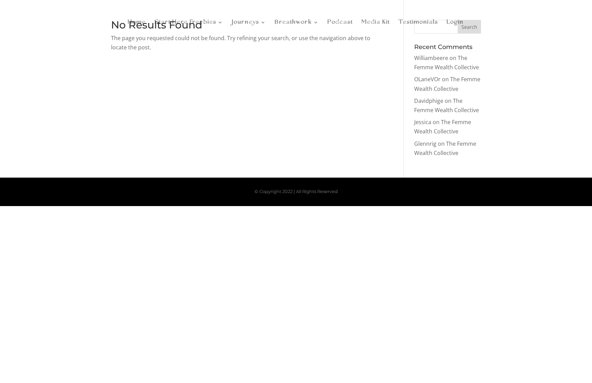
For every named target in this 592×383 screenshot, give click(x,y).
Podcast (340, 22)
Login (455, 22)
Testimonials (418, 22)
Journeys (245, 22)
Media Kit (375, 22)
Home (137, 22)
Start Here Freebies (186, 22)
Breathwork (293, 22)
